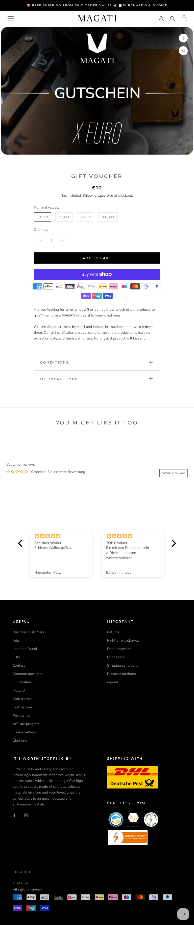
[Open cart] (184, 18)
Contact (19, 665)
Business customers (28, 632)
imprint (112, 682)
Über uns (20, 740)
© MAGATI (23, 883)
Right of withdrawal (123, 640)
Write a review (173, 473)
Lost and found (25, 648)
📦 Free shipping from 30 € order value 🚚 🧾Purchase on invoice (97, 5)
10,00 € (42, 217)
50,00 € (85, 217)
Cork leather (22, 698)
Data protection (119, 648)
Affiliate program (26, 723)
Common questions (28, 673)
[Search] (172, 18)
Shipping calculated (98, 195)
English (22, 872)
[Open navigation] (11, 18)
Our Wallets (22, 682)
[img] (61, 536)
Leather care (22, 707)
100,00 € (108, 217)
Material (19, 690)
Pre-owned (21, 715)
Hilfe (16, 657)
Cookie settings (25, 732)
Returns (113, 632)
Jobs (16, 640)
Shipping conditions (122, 665)
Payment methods (121, 673)
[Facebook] (14, 815)
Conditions (115, 657)
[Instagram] (26, 815)
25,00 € (64, 217)
